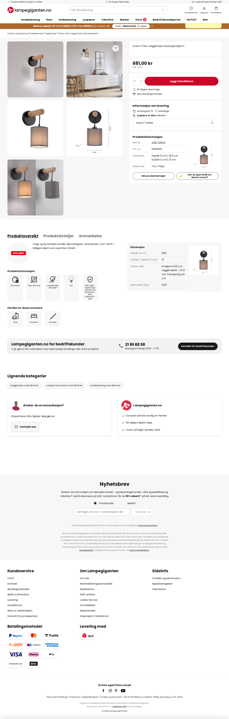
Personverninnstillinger (57, 697)
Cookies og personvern (166, 578)
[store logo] (29, 10)
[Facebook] (105, 690)
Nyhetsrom (102, 616)
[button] (35, 128)
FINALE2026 (131, 26)
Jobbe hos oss (89, 600)
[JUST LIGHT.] (18, 253)
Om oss (84, 578)
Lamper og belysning (17, 33)
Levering (12, 600)
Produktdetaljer (58, 236)
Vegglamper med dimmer (24, 385)
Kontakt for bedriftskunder (197, 346)
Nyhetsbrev (87, 589)
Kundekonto (14, 605)
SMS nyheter (87, 594)
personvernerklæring (139, 550)
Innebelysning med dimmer (105, 385)
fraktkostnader (119, 706)
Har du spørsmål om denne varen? (200, 176)
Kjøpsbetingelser (162, 583)
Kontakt (12, 583)
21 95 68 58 (135, 344)
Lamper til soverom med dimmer (64, 385)
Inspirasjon (86, 616)
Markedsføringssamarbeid (96, 583)
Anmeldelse (90, 236)
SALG (138, 19)
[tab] (22, 236)
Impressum (159, 589)
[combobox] (118, 10)
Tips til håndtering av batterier (138, 697)
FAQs (10, 578)
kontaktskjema (86, 550)
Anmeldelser (87, 605)
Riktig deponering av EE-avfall (168, 697)
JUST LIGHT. (159, 142)
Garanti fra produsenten (22, 616)
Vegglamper (51, 33)
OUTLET (192, 19)
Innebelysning (36, 33)
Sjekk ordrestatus (18, 594)
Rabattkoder (88, 610)
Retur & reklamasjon (19, 610)
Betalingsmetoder (18, 589)
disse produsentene (147, 525)
